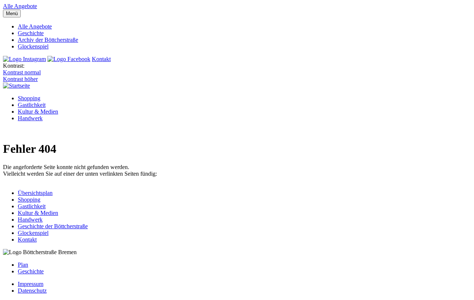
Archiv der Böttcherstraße (48, 40)
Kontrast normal (22, 72)
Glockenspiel (33, 46)
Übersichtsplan (35, 193)
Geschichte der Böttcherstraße (53, 226)
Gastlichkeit (32, 105)
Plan (23, 265)
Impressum (30, 284)
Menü (12, 13)
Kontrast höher (20, 79)
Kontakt (101, 59)
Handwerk (30, 118)
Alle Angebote (20, 6)
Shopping (29, 98)
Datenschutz (32, 290)
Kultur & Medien (38, 111)
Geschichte (31, 33)
